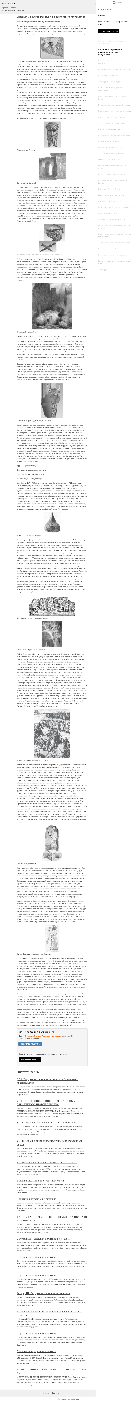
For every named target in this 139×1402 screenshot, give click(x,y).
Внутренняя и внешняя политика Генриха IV (44, 1238)
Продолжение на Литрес (109, 31)
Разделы (55, 1393)
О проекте (46, 1393)
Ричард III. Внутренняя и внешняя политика (43, 1293)
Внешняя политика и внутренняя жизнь (41, 1180)
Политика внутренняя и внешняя (36, 1198)
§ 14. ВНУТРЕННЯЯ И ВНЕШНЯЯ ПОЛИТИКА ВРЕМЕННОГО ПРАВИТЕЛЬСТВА (46, 1102)
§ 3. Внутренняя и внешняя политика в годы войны (47, 1122)
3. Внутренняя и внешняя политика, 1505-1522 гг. (47, 1162)
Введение (101, 15)
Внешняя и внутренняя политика (36, 1351)
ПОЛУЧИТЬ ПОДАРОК (30, 1044)
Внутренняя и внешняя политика (36, 1256)
